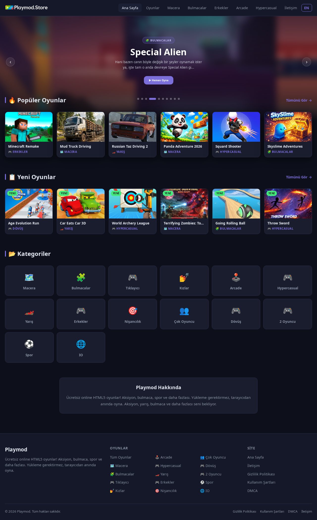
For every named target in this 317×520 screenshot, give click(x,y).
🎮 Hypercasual (168, 465)
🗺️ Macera (119, 465)
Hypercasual (266, 7)
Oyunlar (152, 7)
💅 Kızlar (117, 490)
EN (306, 7)
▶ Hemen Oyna (158, 80)
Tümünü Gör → (299, 100)
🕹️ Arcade (163, 457)
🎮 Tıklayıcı (119, 482)
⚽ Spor (206, 482)
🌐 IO (205, 490)
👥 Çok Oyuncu (213, 457)
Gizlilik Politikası (261, 474)
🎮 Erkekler (164, 482)
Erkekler (221, 7)
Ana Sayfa (130, 7)
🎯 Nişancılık (166, 490)
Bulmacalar (197, 7)
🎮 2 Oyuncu (210, 474)
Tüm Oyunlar (121, 457)
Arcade (242, 7)
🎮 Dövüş (208, 465)
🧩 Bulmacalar (122, 474)
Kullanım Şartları (261, 482)
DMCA (252, 490)
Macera (173, 7)
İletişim (291, 7)
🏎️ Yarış (161, 474)
